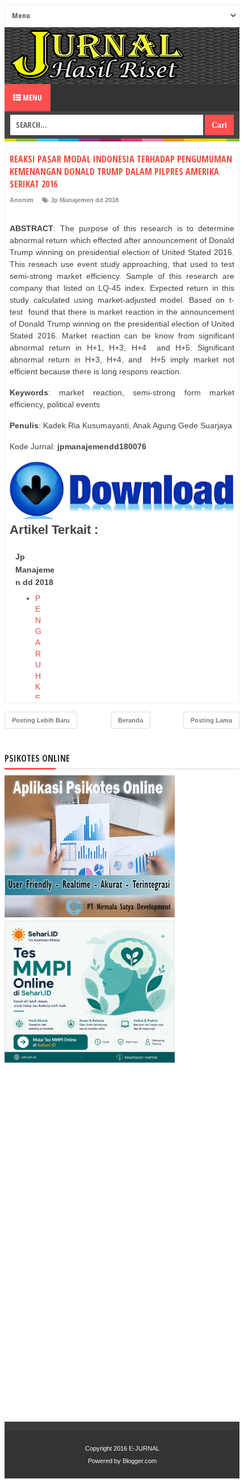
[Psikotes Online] (90, 914)
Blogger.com (140, 1460)
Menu (31, 97)
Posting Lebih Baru (41, 720)
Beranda (130, 720)
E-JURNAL (144, 1448)
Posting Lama (211, 720)
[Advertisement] (149, 619)
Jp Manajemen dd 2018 (85, 200)
